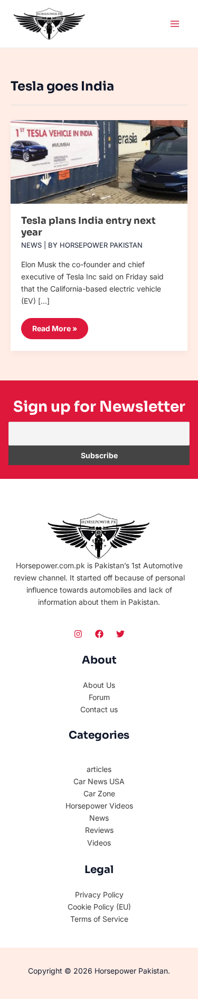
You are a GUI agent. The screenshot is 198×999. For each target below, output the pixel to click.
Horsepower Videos (99, 805)
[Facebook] (99, 634)
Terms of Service (99, 918)
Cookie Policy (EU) (99, 906)
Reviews (99, 829)
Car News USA (99, 781)
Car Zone (99, 793)
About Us (99, 684)
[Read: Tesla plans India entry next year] (99, 157)
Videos (99, 842)
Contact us (99, 709)
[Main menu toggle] (174, 23)
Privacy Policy (99, 894)
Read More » (54, 325)
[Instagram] (78, 634)
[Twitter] (120, 634)
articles (99, 769)
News (31, 245)
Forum (99, 697)
